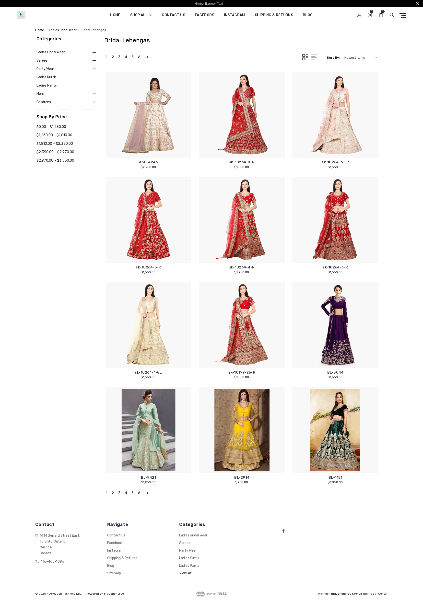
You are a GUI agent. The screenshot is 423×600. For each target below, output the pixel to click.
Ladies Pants (46, 85)
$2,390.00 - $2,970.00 (55, 152)
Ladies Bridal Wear (50, 52)
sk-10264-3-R (335, 267)
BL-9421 (148, 478)
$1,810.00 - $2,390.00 (54, 143)
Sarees (41, 60)
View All (185, 573)
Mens (40, 94)
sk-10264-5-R (148, 267)
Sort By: (333, 57)
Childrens (43, 102)
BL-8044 (335, 372)
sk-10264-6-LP (335, 162)
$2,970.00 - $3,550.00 (55, 160)
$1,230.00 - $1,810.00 (54, 135)
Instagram (234, 15)
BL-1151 (335, 478)
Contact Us (173, 15)
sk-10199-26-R (242, 372)
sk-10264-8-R (242, 162)
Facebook (204, 15)
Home (115, 15)
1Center (382, 593)
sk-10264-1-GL (148, 372)
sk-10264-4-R (242, 267)
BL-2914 (241, 478)
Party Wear (45, 69)
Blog (308, 15)
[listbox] (360, 57)
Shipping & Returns (274, 15)
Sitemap (114, 573)
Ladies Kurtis (46, 77)
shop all (139, 15)
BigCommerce (114, 593)
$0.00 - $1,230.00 (51, 126)
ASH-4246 (148, 162)
